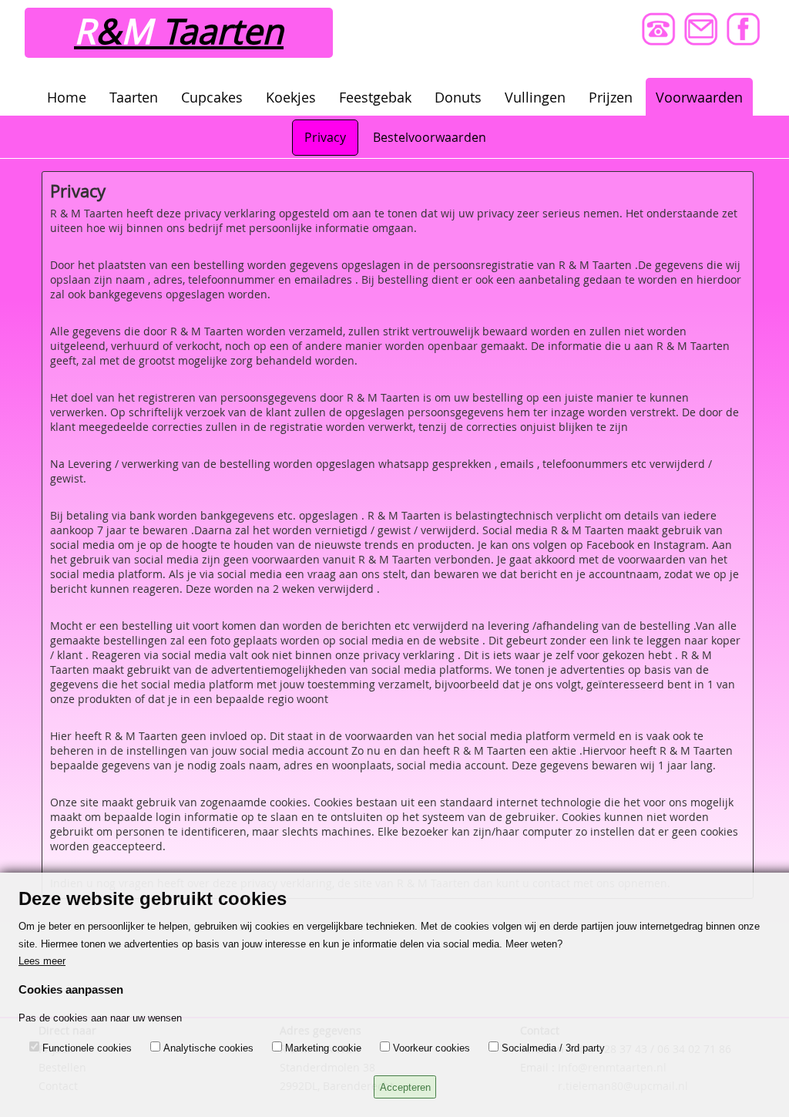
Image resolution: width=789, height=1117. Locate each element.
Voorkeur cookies (431, 1048)
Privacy (325, 137)
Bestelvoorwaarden (429, 137)
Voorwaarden (699, 97)
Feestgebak (375, 97)
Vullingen (535, 97)
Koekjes (291, 97)
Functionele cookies (87, 1048)
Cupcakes (212, 97)
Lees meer (41, 961)
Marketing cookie (323, 1048)
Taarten (133, 97)
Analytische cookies (208, 1048)
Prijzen (611, 97)
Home (66, 97)
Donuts (458, 97)
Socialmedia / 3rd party (553, 1048)
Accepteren (405, 1087)
